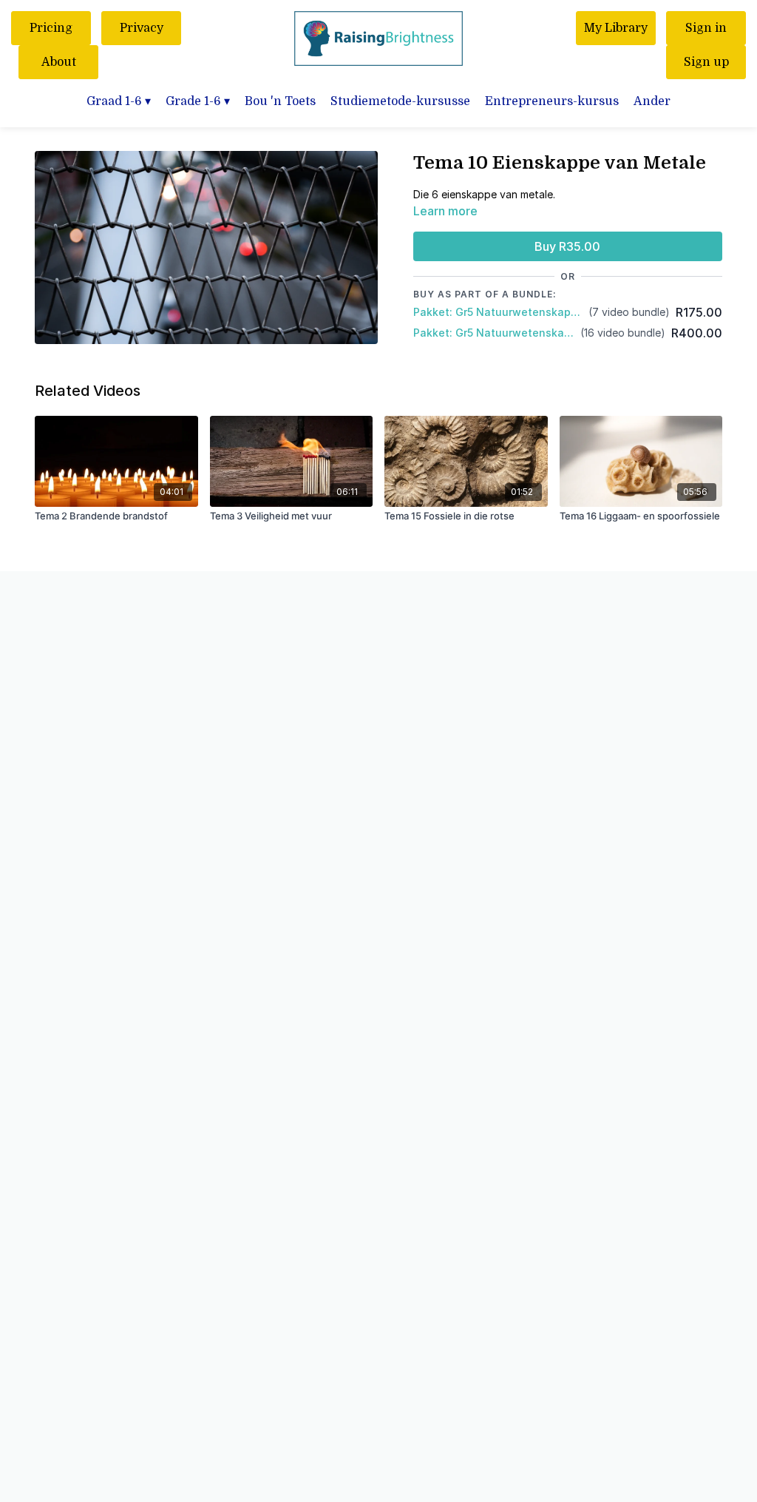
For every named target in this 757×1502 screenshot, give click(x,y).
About (58, 62)
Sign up (706, 62)
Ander (652, 101)
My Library (616, 28)
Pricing (51, 28)
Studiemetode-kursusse (400, 101)
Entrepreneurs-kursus (552, 101)
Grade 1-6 (198, 101)
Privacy (141, 28)
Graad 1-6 (118, 101)
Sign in (706, 28)
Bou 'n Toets (280, 101)
